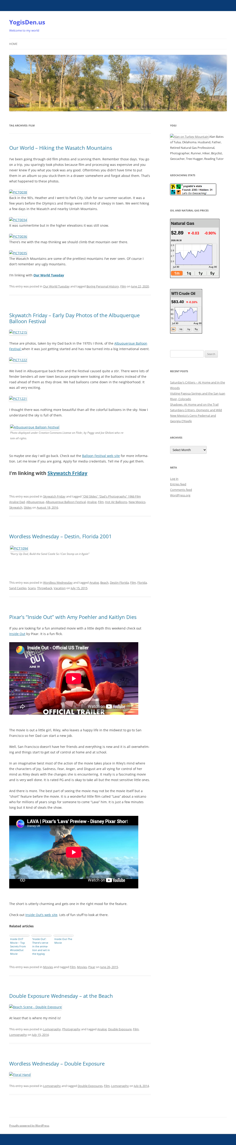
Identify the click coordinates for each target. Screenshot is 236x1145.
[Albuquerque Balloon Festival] (34, 427)
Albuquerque (35, 502)
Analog (92, 502)
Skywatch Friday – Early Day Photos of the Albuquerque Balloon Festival (74, 318)
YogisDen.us (27, 22)
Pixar (91, 967)
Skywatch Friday (67, 473)
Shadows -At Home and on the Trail (194, 404)
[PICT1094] (19, 548)
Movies (48, 967)
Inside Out (17, 634)
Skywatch (15, 507)
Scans (32, 588)
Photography (71, 1029)
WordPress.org (180, 495)
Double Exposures (90, 1086)
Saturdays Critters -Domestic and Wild (196, 410)
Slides (28, 507)
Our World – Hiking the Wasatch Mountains (60, 147)
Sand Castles (18, 588)
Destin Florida (119, 582)
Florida (142, 582)
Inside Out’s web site (41, 915)
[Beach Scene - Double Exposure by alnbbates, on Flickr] (35, 1007)
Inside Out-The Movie (63, 940)
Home (13, 44)
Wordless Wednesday (58, 582)
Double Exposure (120, 1029)
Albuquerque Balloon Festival (66, 502)
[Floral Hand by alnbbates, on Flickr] (20, 1074)
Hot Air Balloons (116, 502)
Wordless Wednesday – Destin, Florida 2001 (60, 536)
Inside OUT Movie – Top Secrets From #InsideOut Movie (18, 946)
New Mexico (137, 502)
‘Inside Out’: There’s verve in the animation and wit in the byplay (41, 946)
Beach (104, 582)
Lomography (52, 1029)
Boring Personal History (102, 286)
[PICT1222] (18, 360)
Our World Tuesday (56, 286)
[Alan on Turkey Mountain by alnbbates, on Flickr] (189, 137)
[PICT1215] (18, 332)
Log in (174, 479)
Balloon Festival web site (101, 456)
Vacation (60, 588)
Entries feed (178, 484)
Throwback (44, 588)
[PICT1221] (18, 398)
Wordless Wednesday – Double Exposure (57, 1063)
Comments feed (181, 490)
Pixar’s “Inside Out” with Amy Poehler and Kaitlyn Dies (72, 616)
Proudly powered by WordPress (29, 1125)
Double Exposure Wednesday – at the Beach (61, 995)
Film (123, 286)
